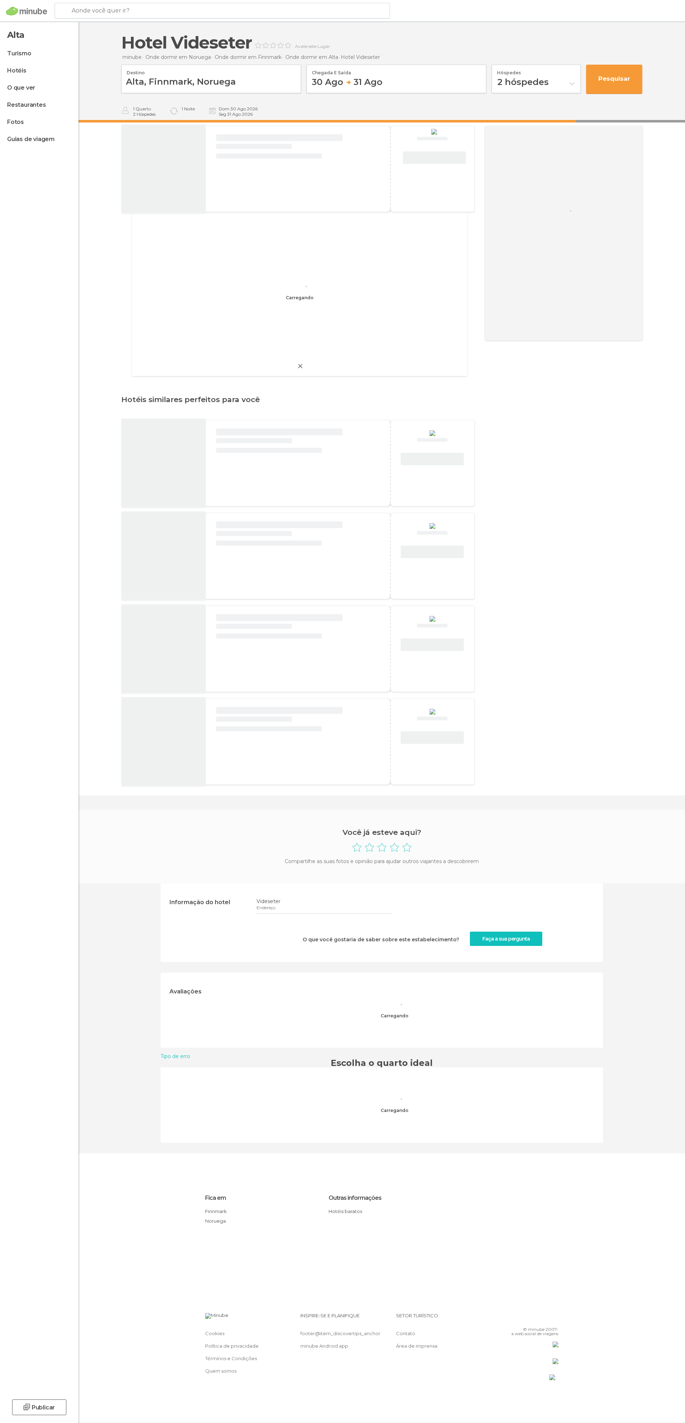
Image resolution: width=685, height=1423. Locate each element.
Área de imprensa (416, 1346)
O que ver (21, 87)
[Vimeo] (541, 1318)
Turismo (19, 53)
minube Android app (324, 1346)
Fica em (215, 1197)
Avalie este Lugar (312, 46)
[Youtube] (553, 1318)
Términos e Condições (231, 1358)
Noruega (215, 1221)
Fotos (15, 122)
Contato (405, 1333)
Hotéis (16, 70)
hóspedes (509, 70)
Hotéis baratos (345, 1211)
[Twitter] (529, 1318)
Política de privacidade (232, 1346)
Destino (136, 70)
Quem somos (221, 1371)
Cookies (214, 1333)
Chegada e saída (331, 70)
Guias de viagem (31, 139)
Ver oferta (434, 158)
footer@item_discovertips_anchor (340, 1333)
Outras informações (355, 1197)
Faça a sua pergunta (506, 939)
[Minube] (26, 11)
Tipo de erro (175, 1056)
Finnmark (216, 1211)
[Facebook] (517, 1318)
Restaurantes (26, 104)
